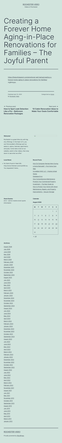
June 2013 (7, 411)
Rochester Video (31, 4)
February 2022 (8, 385)
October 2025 (8, 272)
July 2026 (7, 249)
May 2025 (7, 285)
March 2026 (8, 259)
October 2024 (8, 303)
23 (56, 224)
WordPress (20, 435)
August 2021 (8, 390)
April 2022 (7, 380)
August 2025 (8, 277)
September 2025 (9, 275)
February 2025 (8, 293)
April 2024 (7, 318)
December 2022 (9, 359)
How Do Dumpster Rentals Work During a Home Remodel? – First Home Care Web (45, 166)
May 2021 (7, 395)
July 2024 (7, 311)
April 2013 (7, 416)
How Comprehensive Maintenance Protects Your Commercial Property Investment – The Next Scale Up (44, 181)
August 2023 (8, 339)
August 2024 (8, 308)
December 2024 (9, 298)
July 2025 (7, 280)
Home (52, 94)
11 (38, 219)
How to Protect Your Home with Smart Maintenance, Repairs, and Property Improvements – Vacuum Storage (45, 189)
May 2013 (7, 413)
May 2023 (7, 347)
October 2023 (8, 334)
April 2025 (7, 288)
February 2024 (8, 324)
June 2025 (7, 282)
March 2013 (7, 419)
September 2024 (9, 306)
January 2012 (8, 421)
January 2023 (8, 357)
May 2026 (7, 254)
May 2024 (7, 316)
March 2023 (8, 352)
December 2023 (9, 329)
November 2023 (9, 331)
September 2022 (9, 367)
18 (38, 224)
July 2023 (7, 342)
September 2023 (9, 336)
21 (49, 224)
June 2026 (7, 252)
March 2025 (8, 290)
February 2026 (8, 262)
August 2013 (8, 406)
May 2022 (7, 377)
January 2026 (8, 265)
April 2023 (7, 349)
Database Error (38, 176)
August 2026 (8, 247)
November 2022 (9, 362)
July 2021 (7, 393)
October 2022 (8, 365)
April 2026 (7, 257)
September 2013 (9, 403)
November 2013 (9, 398)
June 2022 (7, 375)
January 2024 (8, 326)
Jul (36, 236)
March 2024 (8, 321)
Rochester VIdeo (14, 96)
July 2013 (7, 408)
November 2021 (9, 388)
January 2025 (8, 295)
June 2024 (7, 313)
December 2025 (9, 267)
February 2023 (8, 354)
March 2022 (8, 383)
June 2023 (7, 344)
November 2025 (9, 270)
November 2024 (9, 300)
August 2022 (8, 370)
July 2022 (7, 372)
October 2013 (8, 401)
